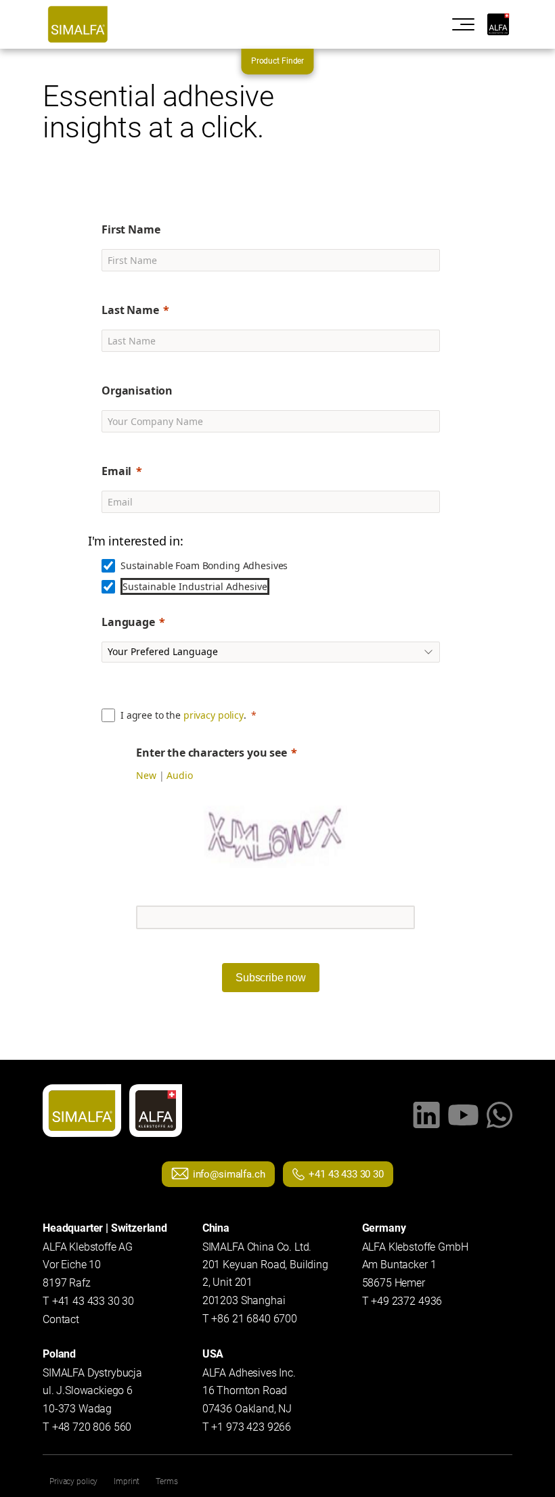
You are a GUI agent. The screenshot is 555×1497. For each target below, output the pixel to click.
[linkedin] (426, 1115)
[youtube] (463, 1115)
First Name (131, 229)
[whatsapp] (499, 1115)
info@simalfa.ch (229, 1174)
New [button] (146, 775)
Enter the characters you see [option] (211, 752)
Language (128, 622)
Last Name (130, 310)
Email (116, 471)
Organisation (137, 390)
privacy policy (213, 715)
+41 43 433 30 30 (346, 1174)
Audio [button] (179, 775)
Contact (61, 1319)
